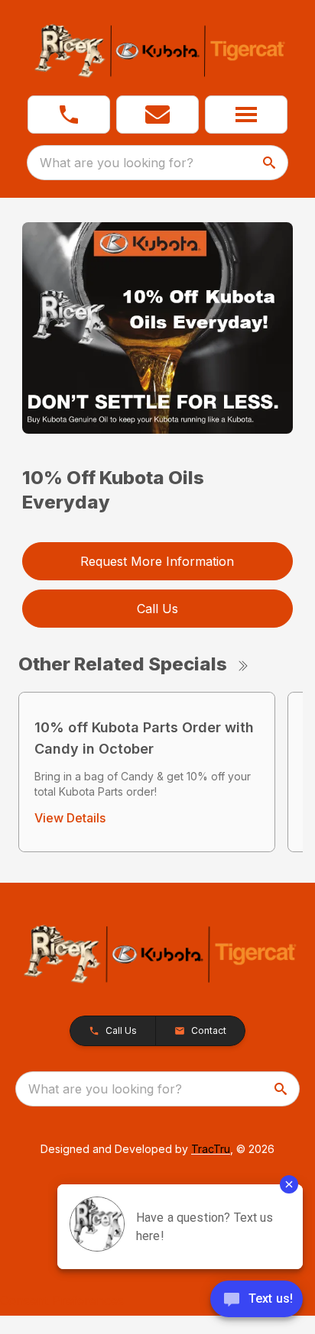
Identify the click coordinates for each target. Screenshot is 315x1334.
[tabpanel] (158, 330)
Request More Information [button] (157, 561)
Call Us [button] (157, 608)
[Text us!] (256, 1300)
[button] (69, 114)
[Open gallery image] (158, 328)
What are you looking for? (116, 162)
